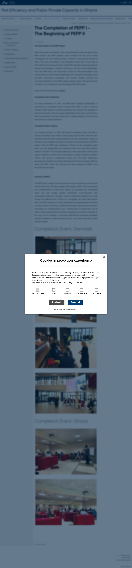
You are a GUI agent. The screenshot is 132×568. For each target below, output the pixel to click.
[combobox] (104, 257)
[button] (66, 309)
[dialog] (66, 284)
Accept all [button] (75, 302)
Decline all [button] (56, 302)
